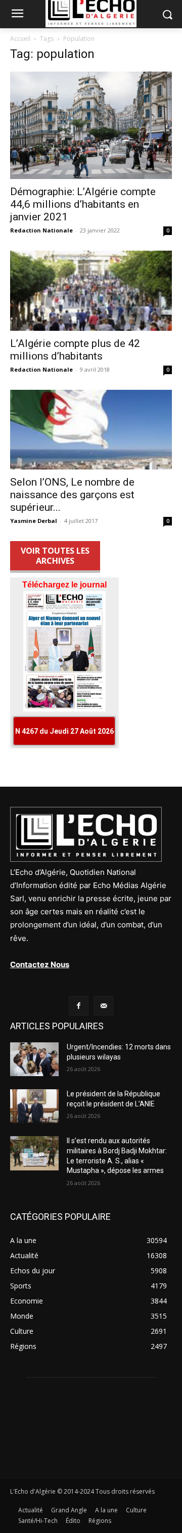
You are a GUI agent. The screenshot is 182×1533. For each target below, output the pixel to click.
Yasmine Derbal (33, 520)
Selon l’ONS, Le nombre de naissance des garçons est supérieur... (72, 494)
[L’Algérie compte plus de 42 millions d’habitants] (91, 290)
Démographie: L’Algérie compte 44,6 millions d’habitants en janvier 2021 (83, 204)
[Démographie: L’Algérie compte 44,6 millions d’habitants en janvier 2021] (91, 125)
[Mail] (103, 1006)
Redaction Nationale (41, 230)
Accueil (20, 38)
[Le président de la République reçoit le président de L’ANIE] (34, 1106)
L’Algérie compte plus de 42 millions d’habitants (75, 349)
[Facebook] (78, 1006)
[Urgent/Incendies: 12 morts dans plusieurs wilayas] (34, 1059)
